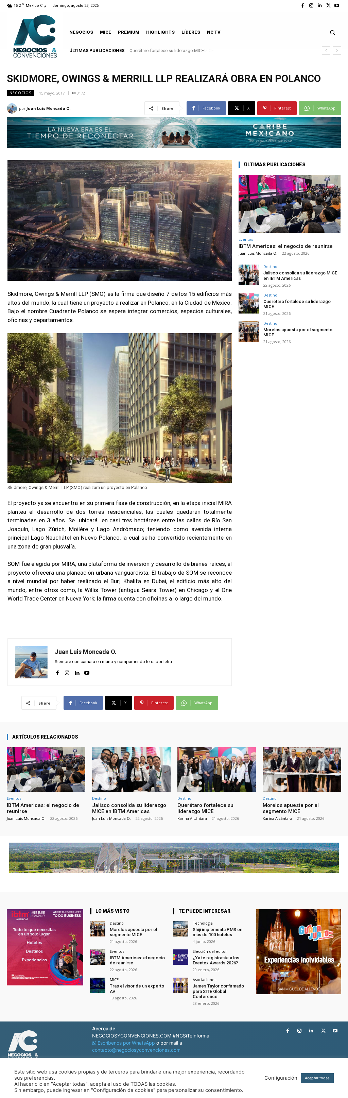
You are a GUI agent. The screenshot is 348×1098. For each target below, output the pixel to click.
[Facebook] (302, 5)
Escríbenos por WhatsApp (126, 1043)
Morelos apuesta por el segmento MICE (168, 50)
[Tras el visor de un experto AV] (97, 985)
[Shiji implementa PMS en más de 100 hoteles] (180, 928)
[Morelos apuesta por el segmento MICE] (249, 331)
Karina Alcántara (192, 818)
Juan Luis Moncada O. (48, 108)
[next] (337, 50)
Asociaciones (204, 979)
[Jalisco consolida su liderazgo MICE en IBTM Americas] (249, 275)
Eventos (246, 239)
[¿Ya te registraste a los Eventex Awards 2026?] (180, 957)
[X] (328, 5)
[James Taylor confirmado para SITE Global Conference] (180, 985)
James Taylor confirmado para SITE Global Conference (218, 991)
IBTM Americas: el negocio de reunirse (286, 246)
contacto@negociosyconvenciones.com (136, 1050)
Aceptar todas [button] (317, 1078)
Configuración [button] (280, 1078)
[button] (332, 32)
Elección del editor (210, 951)
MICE (114, 979)
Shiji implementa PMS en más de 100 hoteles (217, 932)
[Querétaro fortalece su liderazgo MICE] (249, 303)
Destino (270, 266)
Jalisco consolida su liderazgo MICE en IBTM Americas (300, 275)
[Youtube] (337, 5)
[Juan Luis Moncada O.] (13, 108)
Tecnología (203, 923)
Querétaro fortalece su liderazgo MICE (297, 304)
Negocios (20, 92)
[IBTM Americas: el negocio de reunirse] (290, 204)
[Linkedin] (319, 5)
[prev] (326, 50)
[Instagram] (311, 5)
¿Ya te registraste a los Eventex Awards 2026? (216, 960)
